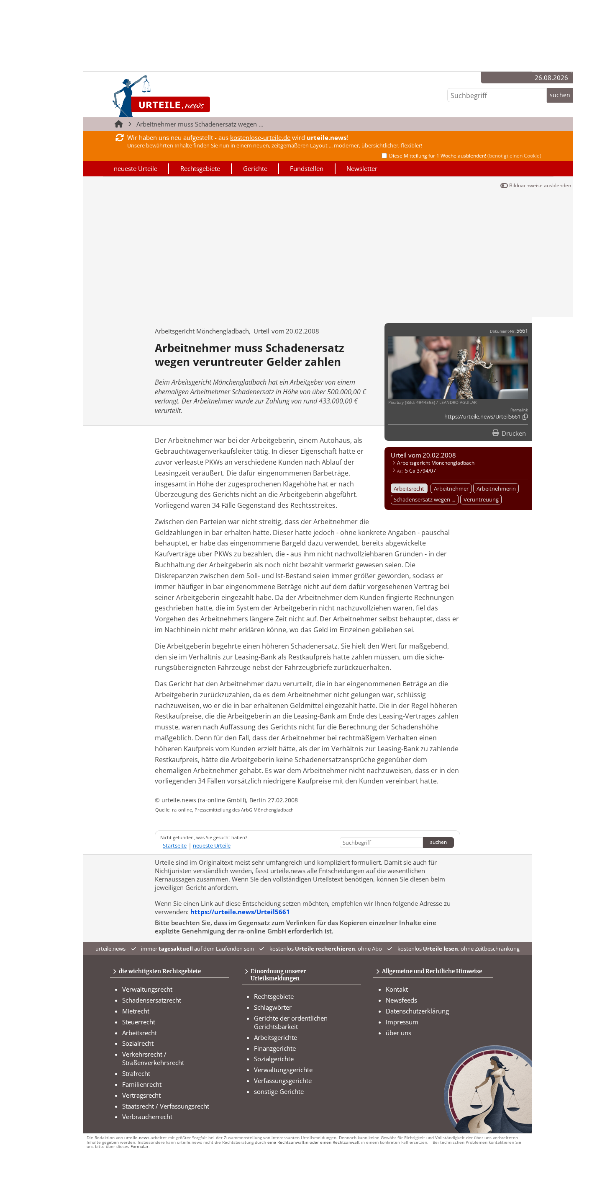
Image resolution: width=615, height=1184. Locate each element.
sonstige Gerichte (279, 1091)
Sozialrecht (138, 1043)
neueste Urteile (135, 168)
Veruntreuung (481, 499)
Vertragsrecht (141, 1095)
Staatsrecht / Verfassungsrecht (165, 1106)
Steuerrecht (138, 1022)
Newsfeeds (401, 1000)
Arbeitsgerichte (275, 1037)
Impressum (402, 1022)
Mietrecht (135, 1011)
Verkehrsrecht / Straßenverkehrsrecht (153, 1058)
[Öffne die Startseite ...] (189, 95)
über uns (398, 1033)
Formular (140, 1146)
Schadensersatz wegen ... (424, 499)
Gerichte (255, 168)
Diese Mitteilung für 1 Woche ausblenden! (465, 155)
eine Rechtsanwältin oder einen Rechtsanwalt (313, 1142)
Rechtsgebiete (200, 168)
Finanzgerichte (275, 1048)
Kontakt (397, 989)
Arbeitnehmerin (496, 488)
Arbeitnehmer (451, 488)
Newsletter (361, 168)
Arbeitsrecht (409, 488)
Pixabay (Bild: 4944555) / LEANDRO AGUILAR (432, 402)
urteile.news (136, 1137)
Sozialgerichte (274, 1059)
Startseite (175, 845)
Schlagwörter (273, 1007)
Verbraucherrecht (147, 1116)
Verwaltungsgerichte (283, 1069)
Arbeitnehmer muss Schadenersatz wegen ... (200, 124)
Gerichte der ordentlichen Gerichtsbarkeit (291, 1022)
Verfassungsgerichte (283, 1080)
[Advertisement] (328, 254)
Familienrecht (141, 1084)
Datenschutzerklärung (417, 1011)
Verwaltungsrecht (147, 989)
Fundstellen (306, 168)
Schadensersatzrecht (151, 1000)
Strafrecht (136, 1073)
